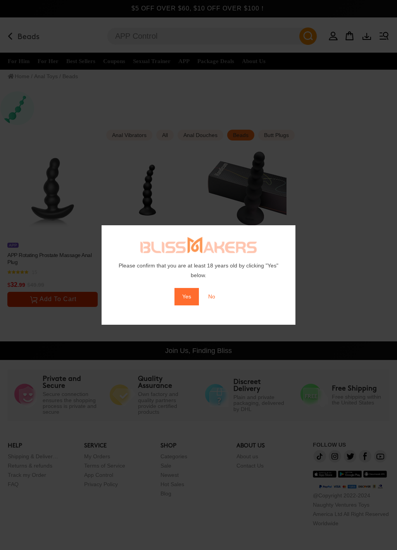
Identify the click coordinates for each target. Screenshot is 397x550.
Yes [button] (186, 296)
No (211, 296)
